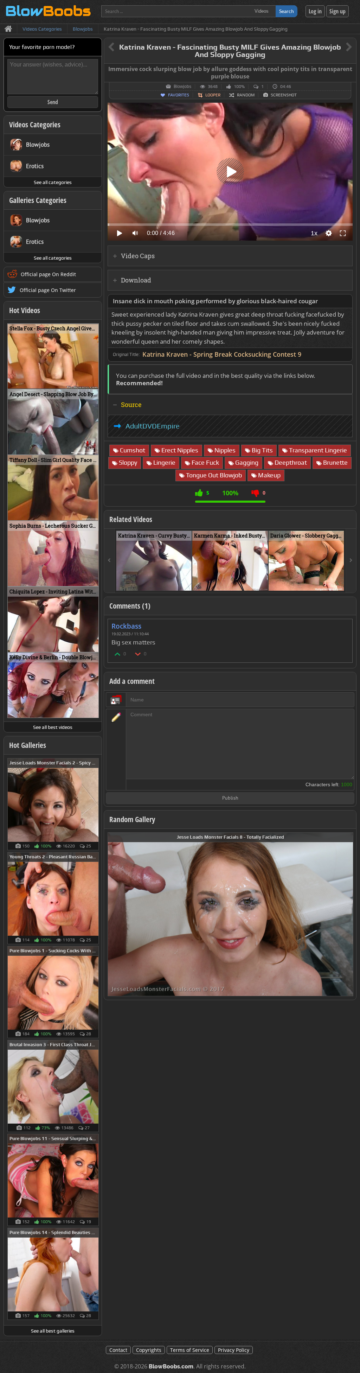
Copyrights (148, 1350)
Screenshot (284, 95)
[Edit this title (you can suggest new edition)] (339, 47)
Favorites (178, 95)
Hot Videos (24, 310)
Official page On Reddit (48, 274)
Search (286, 11)
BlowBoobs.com (171, 1366)
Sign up (337, 11)
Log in (315, 11)
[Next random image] (347, 914)
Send (52, 102)
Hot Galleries (27, 745)
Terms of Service (189, 1350)
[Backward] (109, 561)
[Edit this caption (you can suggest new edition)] (350, 69)
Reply (343, 624)
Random (246, 95)
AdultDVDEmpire (153, 426)
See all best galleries (53, 1331)
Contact (118, 1350)
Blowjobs (182, 86)
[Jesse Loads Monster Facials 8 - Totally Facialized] (230, 913)
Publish (230, 798)
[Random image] (95, 804)
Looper (212, 95)
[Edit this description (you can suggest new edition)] (345, 301)
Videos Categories (34, 124)
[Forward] (351, 561)
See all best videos (52, 727)
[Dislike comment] (138, 654)
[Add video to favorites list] (187, 582)
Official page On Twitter (48, 290)
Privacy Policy (233, 1350)
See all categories (53, 182)
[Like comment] (118, 654)
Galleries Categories (37, 200)
